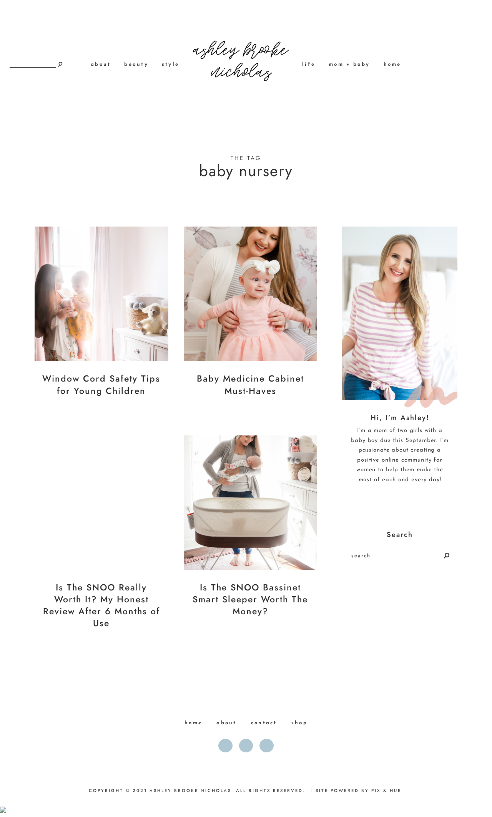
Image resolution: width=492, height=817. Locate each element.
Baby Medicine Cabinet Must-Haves (250, 384)
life (308, 64)
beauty (136, 64)
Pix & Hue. (387, 790)
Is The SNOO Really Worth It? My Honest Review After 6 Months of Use (101, 605)
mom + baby (349, 64)
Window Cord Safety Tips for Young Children (101, 384)
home (392, 64)
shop (299, 722)
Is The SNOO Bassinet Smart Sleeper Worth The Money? (250, 599)
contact (264, 722)
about (101, 64)
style (170, 64)
